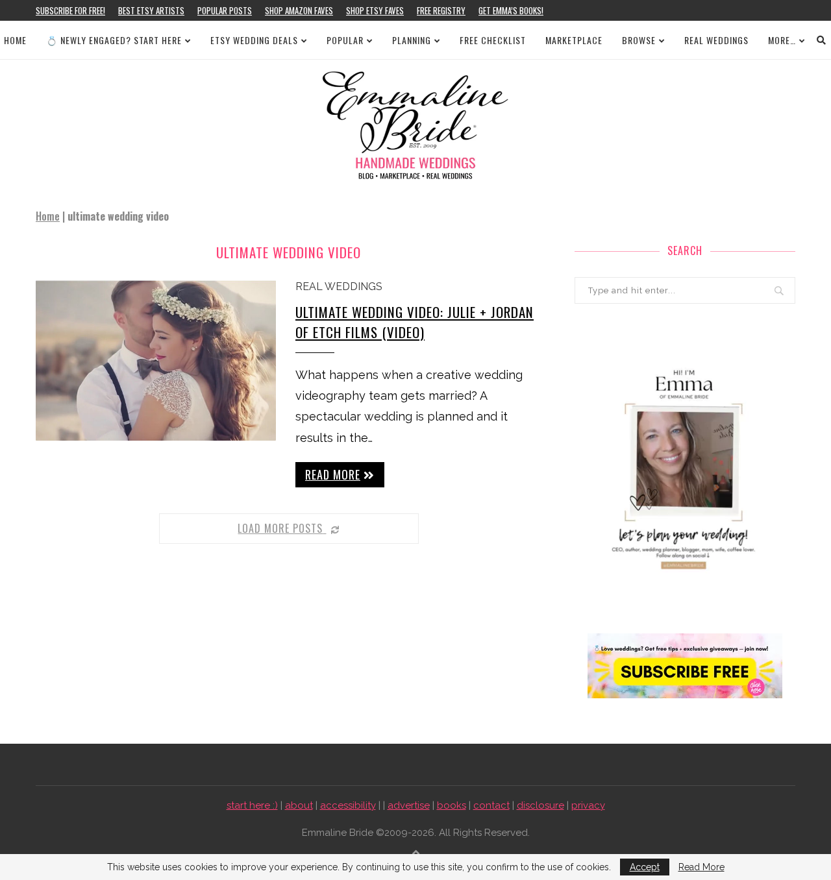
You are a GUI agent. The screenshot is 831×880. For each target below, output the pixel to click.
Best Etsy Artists (151, 10)
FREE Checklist (493, 40)
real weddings (338, 286)
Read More (701, 867)
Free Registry (441, 10)
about (299, 805)
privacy (588, 805)
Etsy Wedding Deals (254, 40)
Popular (345, 40)
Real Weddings (716, 40)
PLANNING (411, 40)
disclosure (540, 805)
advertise (409, 805)
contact (491, 805)
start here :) (252, 805)
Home (15, 40)
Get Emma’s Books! (510, 10)
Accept (645, 867)
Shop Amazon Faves (299, 10)
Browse (639, 40)
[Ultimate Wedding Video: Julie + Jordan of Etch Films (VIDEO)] (156, 360)
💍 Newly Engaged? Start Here (114, 40)
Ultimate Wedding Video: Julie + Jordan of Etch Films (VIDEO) (414, 322)
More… (782, 40)
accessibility (348, 805)
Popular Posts (224, 10)
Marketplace (573, 40)
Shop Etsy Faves (375, 10)
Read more (332, 474)
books (451, 805)
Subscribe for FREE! (70, 10)
